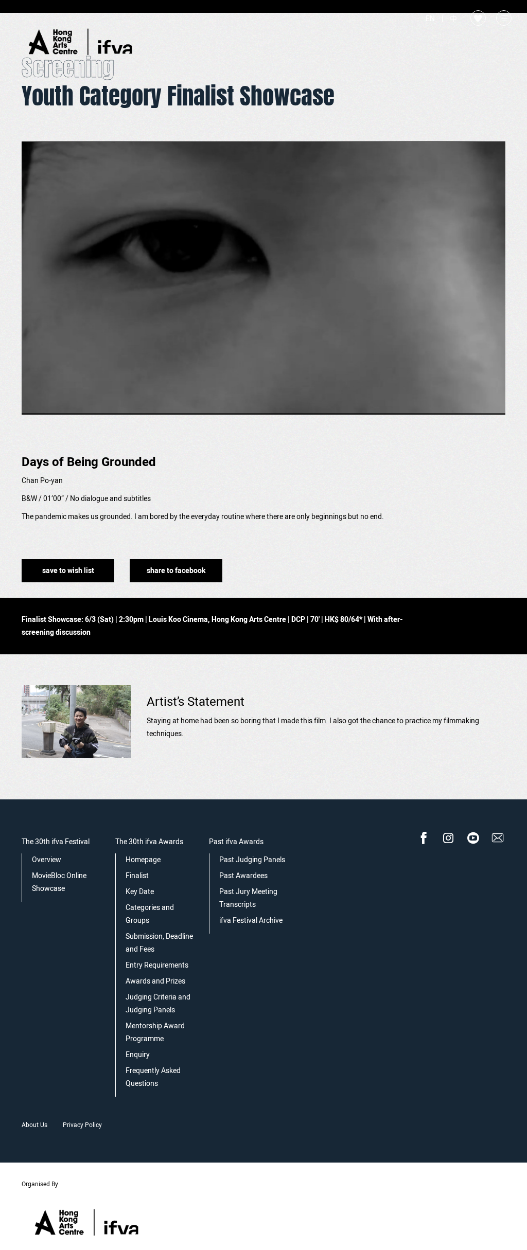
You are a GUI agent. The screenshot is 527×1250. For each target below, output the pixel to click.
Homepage (143, 859)
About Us (34, 1125)
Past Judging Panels (252, 859)
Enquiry (138, 1054)
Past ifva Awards (236, 841)
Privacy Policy (82, 1125)
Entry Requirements (157, 965)
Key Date (140, 891)
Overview (46, 859)
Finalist (137, 875)
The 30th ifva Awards (149, 841)
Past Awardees (243, 875)
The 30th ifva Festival (56, 841)
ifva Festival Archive (251, 920)
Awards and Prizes (155, 981)
